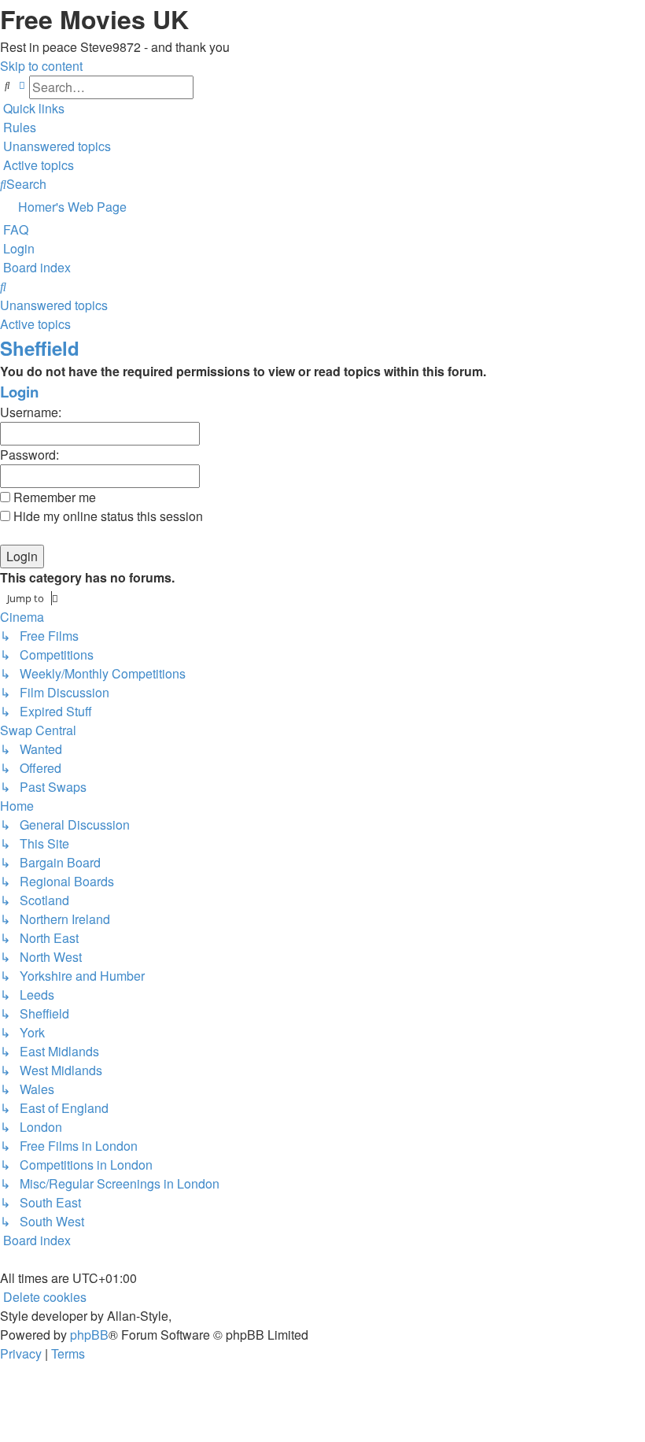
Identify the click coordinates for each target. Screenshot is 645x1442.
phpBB (89, 1335)
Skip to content (41, 66)
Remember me (53, 497)
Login (19, 391)
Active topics (35, 324)
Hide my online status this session (106, 516)
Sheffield (39, 348)
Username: (30, 412)
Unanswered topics (54, 305)
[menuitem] (18, 127)
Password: (29, 455)
